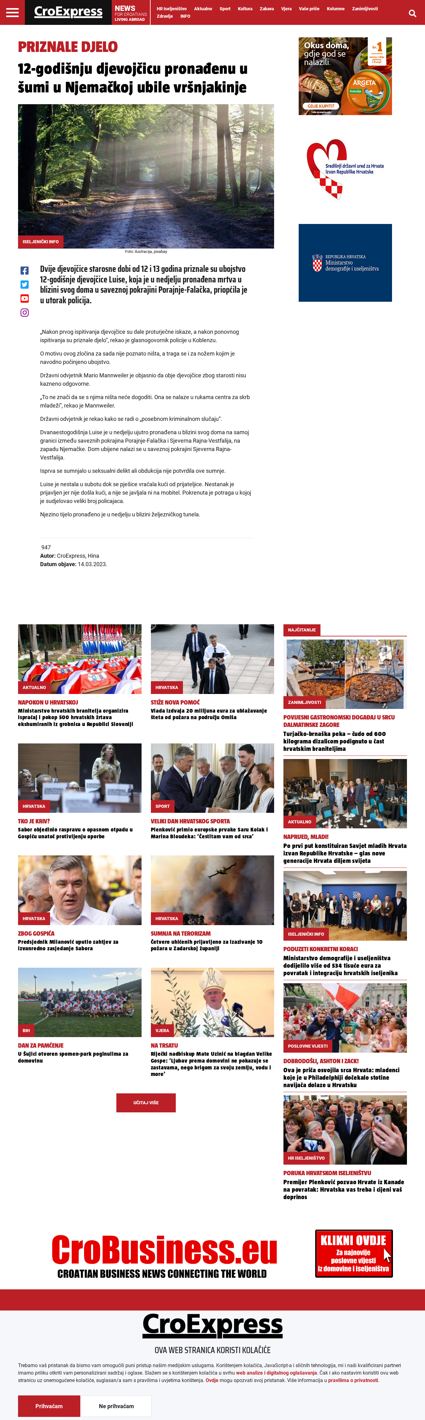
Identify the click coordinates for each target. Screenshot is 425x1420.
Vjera (286, 8)
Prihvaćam (49, 1406)
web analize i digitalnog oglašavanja (276, 1373)
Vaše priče (309, 8)
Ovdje (212, 1380)
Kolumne (336, 8)
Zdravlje (165, 16)
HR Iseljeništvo (172, 8)
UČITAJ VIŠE (146, 1102)
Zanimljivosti (365, 8)
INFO (185, 16)
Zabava (267, 8)
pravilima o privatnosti (353, 1380)
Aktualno (203, 8)
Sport (225, 8)
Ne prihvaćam (116, 1406)
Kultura (245, 8)
